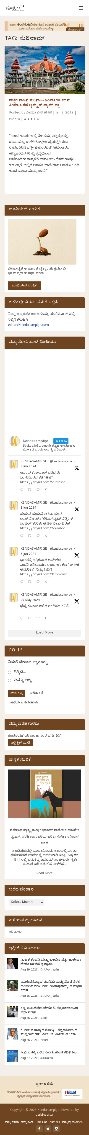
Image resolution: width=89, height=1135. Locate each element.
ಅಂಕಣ (14, 119)
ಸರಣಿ (43, 1018)
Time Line (41, 1122)
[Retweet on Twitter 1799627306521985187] (31, 490)
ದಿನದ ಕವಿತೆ (46, 1058)
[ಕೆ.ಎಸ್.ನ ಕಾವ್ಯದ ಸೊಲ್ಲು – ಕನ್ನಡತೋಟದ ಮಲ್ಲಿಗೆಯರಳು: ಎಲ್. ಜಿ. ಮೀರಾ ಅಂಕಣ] (12, 1034)
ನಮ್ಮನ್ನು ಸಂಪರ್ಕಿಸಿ (72, 1122)
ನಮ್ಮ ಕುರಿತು (12, 1122)
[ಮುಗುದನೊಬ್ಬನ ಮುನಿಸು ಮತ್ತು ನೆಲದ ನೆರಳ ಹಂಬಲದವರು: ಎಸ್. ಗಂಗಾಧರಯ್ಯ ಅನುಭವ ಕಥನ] (12, 985)
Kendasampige (34, 462)
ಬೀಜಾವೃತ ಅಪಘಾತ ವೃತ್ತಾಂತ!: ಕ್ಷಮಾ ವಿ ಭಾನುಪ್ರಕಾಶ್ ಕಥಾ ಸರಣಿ (37, 271)
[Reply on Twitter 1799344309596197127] (23, 536)
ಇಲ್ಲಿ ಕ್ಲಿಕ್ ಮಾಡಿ (20, 743)
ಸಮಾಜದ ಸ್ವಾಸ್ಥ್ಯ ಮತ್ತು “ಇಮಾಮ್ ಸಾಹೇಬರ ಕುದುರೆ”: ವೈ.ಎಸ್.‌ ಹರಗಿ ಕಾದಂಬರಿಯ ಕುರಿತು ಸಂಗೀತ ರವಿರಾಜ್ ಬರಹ (44, 837)
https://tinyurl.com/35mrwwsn (43, 575)
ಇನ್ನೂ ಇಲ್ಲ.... (24, 680)
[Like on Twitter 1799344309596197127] (39, 536)
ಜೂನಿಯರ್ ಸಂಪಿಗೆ (24, 286)
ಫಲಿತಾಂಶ (36, 693)
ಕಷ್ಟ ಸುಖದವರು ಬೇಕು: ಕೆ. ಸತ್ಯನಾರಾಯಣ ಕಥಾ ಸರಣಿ (49, 1010)
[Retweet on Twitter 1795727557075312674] (31, 619)
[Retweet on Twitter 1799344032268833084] (31, 582)
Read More (44, 874)
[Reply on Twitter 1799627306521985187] (23, 490)
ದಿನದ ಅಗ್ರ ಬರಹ (49, 970)
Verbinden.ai (44, 1115)
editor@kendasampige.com (28, 325)
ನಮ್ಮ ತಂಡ (27, 1122)
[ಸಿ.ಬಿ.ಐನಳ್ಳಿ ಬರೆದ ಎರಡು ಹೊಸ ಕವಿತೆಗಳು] (12, 1056)
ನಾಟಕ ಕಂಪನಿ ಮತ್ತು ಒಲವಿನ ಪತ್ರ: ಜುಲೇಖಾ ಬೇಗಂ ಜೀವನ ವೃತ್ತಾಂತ (51, 962)
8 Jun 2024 (28, 508)
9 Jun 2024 (28, 467)
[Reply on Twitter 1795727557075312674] (23, 619)
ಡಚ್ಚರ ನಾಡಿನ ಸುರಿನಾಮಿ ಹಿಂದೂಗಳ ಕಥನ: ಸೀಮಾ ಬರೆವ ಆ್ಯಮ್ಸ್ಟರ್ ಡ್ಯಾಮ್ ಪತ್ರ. (40, 103)
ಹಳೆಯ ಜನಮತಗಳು (24, 703)
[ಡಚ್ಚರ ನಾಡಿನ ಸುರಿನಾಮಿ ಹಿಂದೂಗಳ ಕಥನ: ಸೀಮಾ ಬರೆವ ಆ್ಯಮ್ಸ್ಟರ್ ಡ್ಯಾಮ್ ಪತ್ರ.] (45, 70)
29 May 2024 (30, 600)
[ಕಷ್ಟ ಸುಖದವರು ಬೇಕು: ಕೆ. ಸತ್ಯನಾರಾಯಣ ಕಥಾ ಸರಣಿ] (12, 1011)
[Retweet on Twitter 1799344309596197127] (31, 536)
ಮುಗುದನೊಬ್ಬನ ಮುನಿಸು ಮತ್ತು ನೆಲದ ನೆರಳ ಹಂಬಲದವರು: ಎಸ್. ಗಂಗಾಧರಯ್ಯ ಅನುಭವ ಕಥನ (51, 986)
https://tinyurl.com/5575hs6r (42, 483)
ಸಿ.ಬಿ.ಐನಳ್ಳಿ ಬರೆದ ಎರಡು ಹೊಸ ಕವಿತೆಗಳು (48, 1053)
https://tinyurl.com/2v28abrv (42, 529)
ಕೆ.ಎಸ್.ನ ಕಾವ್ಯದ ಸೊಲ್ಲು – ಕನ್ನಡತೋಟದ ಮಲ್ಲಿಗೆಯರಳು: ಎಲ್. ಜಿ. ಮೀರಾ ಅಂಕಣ (49, 1033)
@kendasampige (61, 462)
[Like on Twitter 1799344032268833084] (39, 582)
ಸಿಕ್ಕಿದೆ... (20, 672)
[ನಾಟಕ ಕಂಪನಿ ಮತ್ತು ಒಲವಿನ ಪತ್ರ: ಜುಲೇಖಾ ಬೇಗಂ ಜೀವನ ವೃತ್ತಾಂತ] (12, 963)
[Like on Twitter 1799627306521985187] (39, 490)
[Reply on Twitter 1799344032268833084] (23, 582)
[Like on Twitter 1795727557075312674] (39, 619)
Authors (55, 1122)
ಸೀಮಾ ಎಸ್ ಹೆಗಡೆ (39, 113)
